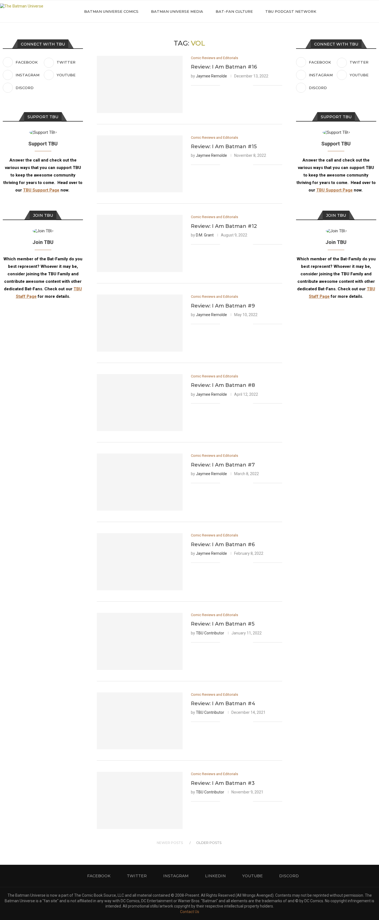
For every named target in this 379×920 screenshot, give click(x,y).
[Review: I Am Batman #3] (140, 800)
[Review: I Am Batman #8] (140, 402)
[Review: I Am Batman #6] (140, 561)
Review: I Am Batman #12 (224, 226)
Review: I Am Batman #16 (224, 67)
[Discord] (367, 11)
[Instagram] (350, 11)
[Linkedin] (356, 11)
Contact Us (189, 911)
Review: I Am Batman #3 (223, 783)
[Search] (376, 11)
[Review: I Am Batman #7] (140, 482)
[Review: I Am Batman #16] (140, 84)
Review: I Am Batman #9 (223, 306)
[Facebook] (338, 11)
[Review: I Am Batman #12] (140, 243)
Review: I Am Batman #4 (223, 703)
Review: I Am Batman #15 (224, 146)
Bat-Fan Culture (234, 11)
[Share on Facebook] (231, 85)
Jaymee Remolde (211, 76)
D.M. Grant (205, 235)
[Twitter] (344, 11)
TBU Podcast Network (290, 11)
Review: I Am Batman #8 (223, 385)
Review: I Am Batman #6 (223, 544)
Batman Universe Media (177, 11)
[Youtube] (361, 11)
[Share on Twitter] (237, 85)
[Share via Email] (248, 85)
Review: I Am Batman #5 (222, 624)
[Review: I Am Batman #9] (140, 323)
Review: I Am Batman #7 (223, 465)
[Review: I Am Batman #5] (140, 641)
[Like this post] (224, 85)
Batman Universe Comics (111, 11)
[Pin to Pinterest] (242, 85)
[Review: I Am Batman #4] (140, 721)
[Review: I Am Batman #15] (140, 164)
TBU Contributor (210, 633)
